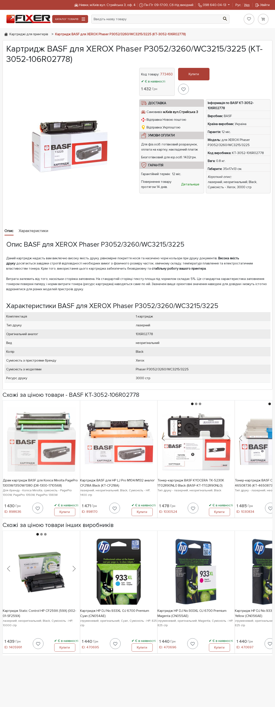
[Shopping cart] (263, 19)
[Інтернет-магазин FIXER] (6, 34)
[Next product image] (229, 438)
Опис (9, 230)
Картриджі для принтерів (28, 34)
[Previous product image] (163, 438)
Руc (242, 5)
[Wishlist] (249, 19)
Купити (194, 74)
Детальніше (190, 184)
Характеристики (33, 230)
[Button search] (224, 18)
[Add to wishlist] (183, 89)
